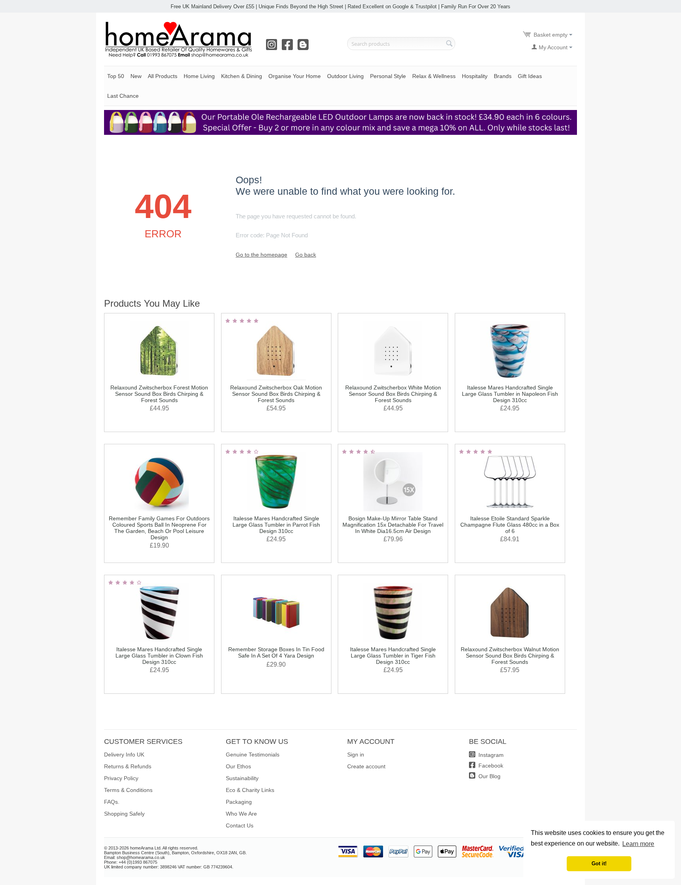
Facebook (490, 765)
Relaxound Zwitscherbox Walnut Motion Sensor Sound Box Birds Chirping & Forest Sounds (510, 655)
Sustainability (242, 778)
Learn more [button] (638, 843)
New (135, 76)
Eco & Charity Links (250, 790)
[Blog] (305, 47)
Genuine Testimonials (252, 754)
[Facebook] (289, 47)
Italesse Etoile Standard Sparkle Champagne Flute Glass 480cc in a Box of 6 (509, 524)
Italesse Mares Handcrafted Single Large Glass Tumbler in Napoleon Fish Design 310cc (510, 393)
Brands (503, 76)
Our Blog (489, 776)
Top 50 (115, 76)
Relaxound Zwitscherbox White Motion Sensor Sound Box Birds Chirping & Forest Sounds (393, 393)
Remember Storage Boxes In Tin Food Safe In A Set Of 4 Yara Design (276, 652)
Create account (366, 766)
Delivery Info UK (124, 754)
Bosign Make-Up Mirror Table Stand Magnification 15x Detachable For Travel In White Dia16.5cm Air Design (392, 524)
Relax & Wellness (434, 76)
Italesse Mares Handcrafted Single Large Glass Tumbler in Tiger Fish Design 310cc (393, 655)
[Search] (449, 44)
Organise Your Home (294, 76)
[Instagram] (273, 47)
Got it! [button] (599, 863)
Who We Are (241, 813)
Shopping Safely (124, 813)
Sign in (355, 754)
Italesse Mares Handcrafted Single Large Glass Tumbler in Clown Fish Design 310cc (159, 655)
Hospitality (474, 76)
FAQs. (111, 802)
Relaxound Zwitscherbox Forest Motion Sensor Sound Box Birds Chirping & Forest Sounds (159, 393)
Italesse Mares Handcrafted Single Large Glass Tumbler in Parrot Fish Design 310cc (276, 524)
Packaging (239, 802)
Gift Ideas (530, 76)
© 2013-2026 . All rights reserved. (151, 848)
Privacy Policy (121, 778)
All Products (162, 76)
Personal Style (388, 76)
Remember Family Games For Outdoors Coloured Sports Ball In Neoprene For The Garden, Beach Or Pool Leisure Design (159, 527)
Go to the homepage (261, 255)
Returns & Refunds (127, 766)
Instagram (490, 755)
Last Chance (123, 96)
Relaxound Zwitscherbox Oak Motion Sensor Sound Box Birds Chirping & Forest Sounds (276, 393)
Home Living (199, 76)
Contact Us (239, 825)
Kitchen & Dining (241, 76)
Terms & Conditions (128, 790)
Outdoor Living (345, 76)
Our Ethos (238, 766)
